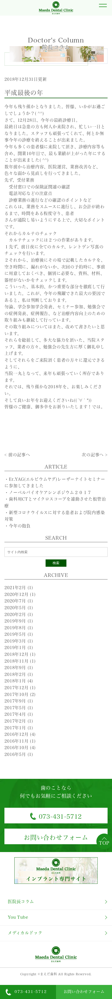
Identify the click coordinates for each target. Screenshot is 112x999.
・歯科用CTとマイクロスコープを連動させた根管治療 (55, 502)
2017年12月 (20, 688)
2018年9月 (18, 667)
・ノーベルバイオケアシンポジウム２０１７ (48, 492)
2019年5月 (18, 634)
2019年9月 (18, 621)
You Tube (18, 917)
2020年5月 (18, 608)
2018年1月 (18, 681)
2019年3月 (18, 641)
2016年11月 (20, 741)
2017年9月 (18, 701)
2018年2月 (18, 674)
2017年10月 (20, 694)
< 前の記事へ (17, 455)
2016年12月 (20, 734)
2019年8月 (18, 628)
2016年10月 (20, 747)
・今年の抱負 (17, 526)
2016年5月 (18, 754)
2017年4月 (18, 714)
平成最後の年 (23, 93)
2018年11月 (20, 661)
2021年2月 (18, 587)
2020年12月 (20, 594)
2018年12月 (20, 654)
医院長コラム (21, 901)
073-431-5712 (31, 992)
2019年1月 (18, 647)
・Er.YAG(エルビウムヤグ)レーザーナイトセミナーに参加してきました (54, 482)
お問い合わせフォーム (84, 992)
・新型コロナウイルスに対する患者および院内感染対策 (54, 515)
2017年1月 (18, 728)
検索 (56, 563)
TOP (104, 843)
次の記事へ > (95, 455)
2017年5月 (18, 708)
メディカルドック (25, 933)
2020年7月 (18, 601)
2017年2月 (18, 721)
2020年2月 (18, 614)
